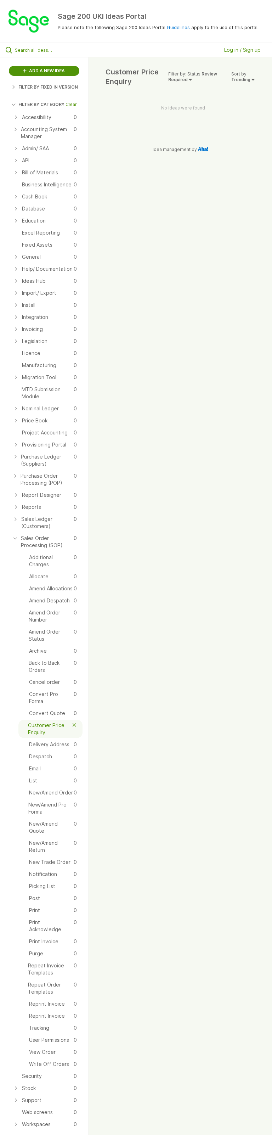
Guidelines (178, 27)
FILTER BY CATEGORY (41, 104)
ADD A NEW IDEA (46, 70)
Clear (71, 104)
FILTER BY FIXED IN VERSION (48, 87)
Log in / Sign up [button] (242, 50)
